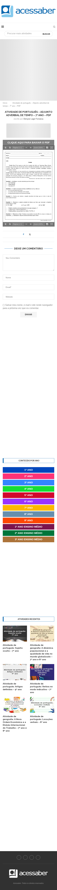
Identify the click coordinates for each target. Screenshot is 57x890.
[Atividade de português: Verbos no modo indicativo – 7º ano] (42, 672)
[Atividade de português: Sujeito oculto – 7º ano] (15, 634)
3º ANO (28, 482)
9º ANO (28, 520)
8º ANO (28, 514)
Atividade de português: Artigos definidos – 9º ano (13, 686)
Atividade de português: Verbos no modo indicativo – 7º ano (41, 688)
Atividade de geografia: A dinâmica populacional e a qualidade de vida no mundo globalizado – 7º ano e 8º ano (41, 652)
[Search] (54, 27)
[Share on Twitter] (30, 234)
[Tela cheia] (52, 147)
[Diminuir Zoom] (26, 147)
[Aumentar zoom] (31, 147)
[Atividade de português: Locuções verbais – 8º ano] (42, 705)
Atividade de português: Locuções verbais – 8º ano (41, 719)
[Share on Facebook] (27, 234)
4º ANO (28, 488)
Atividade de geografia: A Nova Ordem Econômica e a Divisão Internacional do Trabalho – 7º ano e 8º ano (15, 723)
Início (5, 103)
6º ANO (28, 501)
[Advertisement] (28, 67)
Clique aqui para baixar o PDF (28, 142)
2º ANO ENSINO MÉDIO (28, 533)
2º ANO (28, 476)
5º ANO (28, 495)
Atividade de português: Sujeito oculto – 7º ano (13, 648)
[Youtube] (31, 857)
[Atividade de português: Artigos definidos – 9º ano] (15, 672)
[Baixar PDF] (47, 147)
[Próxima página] (10, 147)
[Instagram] (25, 857)
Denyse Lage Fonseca (33, 119)
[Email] (38, 857)
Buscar (46, 34)
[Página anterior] (5, 147)
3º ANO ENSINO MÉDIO (28, 539)
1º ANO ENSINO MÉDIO (28, 526)
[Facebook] (19, 857)
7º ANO (28, 507)
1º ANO (28, 469)
